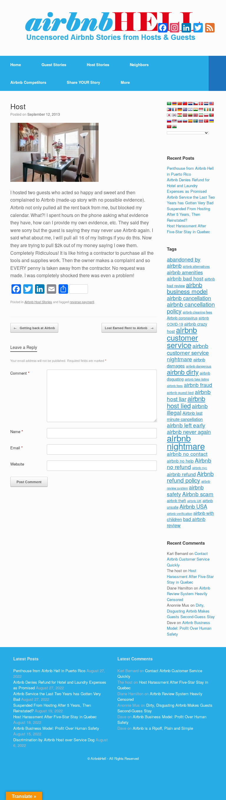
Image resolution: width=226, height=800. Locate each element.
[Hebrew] (190, 109)
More (125, 82)
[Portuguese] (211, 115)
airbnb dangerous (198, 366)
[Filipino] (169, 109)
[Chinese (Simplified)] (179, 104)
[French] (174, 109)
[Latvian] (185, 115)
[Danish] (201, 104)
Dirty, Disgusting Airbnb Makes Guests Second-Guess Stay (191, 610)
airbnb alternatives (196, 266)
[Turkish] (206, 121)
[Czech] (195, 104)
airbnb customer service (182, 337)
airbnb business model (187, 288)
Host (18, 106)
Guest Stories (53, 64)
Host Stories (98, 64)
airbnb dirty (183, 371)
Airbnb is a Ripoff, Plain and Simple (163, 728)
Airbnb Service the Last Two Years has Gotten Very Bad (191, 200)
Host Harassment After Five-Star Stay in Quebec (188, 228)
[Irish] (206, 109)
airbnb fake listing (197, 379)
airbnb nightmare (186, 442)
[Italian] (211, 109)
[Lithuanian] (190, 115)
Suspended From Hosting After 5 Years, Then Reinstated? (188, 214)
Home (15, 64)
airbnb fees (175, 385)
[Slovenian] (185, 121)
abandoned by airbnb (183, 262)
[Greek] (185, 109)
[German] (179, 109)
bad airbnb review (186, 522)
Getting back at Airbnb (34, 328)
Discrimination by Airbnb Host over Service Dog (53, 739)
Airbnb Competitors (28, 82)
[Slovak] (179, 121)
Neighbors (139, 64)
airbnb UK (194, 501)
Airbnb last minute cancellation (185, 416)
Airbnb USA (193, 506)
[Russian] (169, 121)
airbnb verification (179, 513)
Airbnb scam (197, 494)
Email (16, 447)
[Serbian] (174, 121)
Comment (19, 373)
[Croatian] (190, 104)
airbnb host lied (186, 402)
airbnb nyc (199, 467)
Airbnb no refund (189, 463)
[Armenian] (174, 104)
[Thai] (201, 121)
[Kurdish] (179, 115)
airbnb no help (180, 461)
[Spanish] (190, 121)
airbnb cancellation (189, 298)
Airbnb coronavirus (182, 318)
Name (16, 431)
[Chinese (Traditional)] (185, 104)
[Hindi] (195, 109)
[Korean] (174, 115)
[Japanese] (169, 115)
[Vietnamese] (169, 127)
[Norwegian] (195, 115)
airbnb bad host (185, 278)
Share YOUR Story (83, 82)
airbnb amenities (185, 272)
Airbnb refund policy (190, 477)
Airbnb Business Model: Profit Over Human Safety (189, 628)
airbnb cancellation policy (191, 307)
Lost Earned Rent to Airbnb (129, 328)
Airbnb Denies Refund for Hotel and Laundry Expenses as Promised (188, 185)
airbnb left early (186, 425)
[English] (211, 104)
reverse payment (82, 301)
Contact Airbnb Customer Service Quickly (188, 559)
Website (17, 464)
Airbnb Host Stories (38, 301)
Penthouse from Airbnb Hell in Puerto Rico (190, 171)
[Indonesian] (201, 109)
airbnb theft (176, 500)
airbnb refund (181, 474)
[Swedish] (195, 121)
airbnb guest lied (180, 392)
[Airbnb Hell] (113, 27)
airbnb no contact (187, 453)
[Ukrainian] (211, 121)
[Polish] (206, 115)
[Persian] (201, 115)
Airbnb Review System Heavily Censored (188, 593)
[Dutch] (206, 104)
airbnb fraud (198, 384)
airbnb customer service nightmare (188, 352)
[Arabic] (169, 104)
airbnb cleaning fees (197, 312)
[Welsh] (174, 127)
